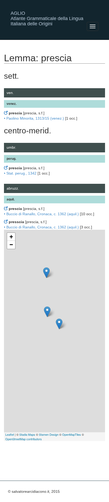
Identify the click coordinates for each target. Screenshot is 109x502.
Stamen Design (48, 434)
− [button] (11, 244)
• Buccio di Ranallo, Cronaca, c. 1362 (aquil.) (41, 214)
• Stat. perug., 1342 (20, 173)
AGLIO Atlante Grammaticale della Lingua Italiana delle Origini (47, 15)
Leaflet (9, 434)
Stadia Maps (27, 434)
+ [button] (11, 236)
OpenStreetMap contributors (23, 439)
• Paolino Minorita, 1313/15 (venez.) (34, 118)
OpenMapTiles (71, 434)
